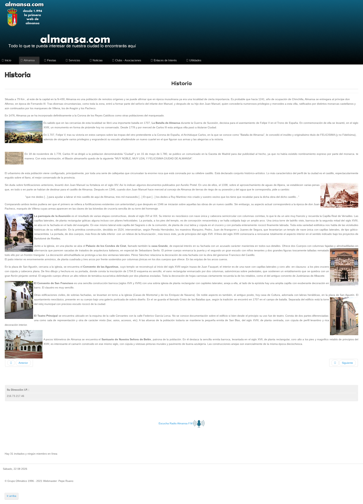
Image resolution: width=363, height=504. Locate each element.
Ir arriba (11, 495)
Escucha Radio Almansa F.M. (176, 423)
